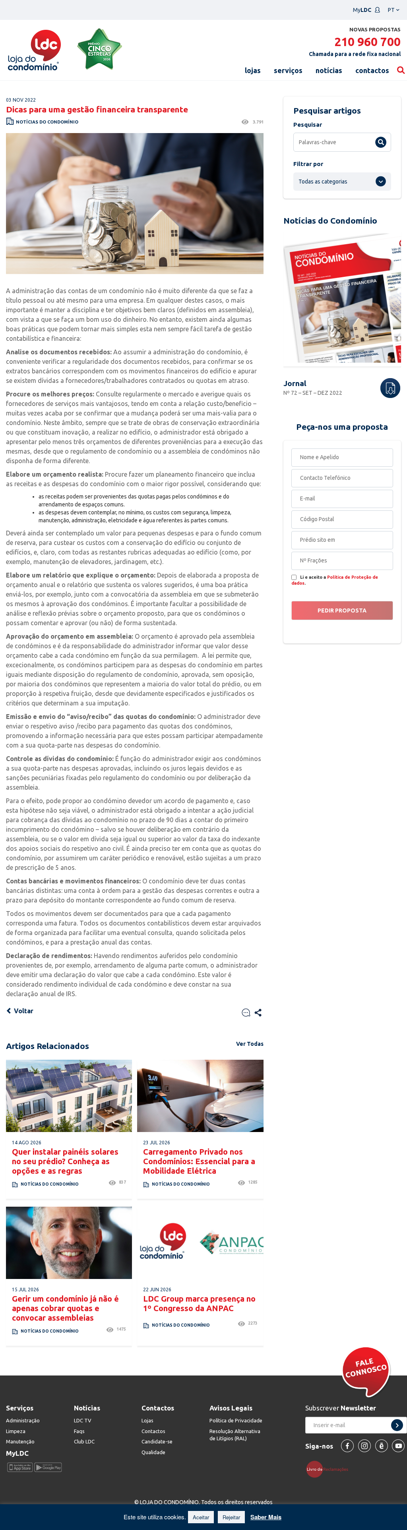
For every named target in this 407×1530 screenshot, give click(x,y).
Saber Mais (265, 1517)
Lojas (147, 1420)
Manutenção (20, 1441)
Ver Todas (250, 1044)
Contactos (153, 1431)
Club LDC (84, 1441)
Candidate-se (156, 1441)
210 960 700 (367, 41)
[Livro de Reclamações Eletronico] (330, 1469)
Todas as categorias (322, 181)
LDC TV (82, 1420)
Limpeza (15, 1431)
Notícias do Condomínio (47, 122)
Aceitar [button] (201, 1517)
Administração (23, 1420)
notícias (329, 70)
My (362, 10)
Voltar (22, 1010)
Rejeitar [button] (231, 1517)
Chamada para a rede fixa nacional (355, 54)
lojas (253, 70)
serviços (288, 70)
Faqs (79, 1431)
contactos (372, 70)
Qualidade (153, 1452)
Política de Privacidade (235, 1420)
